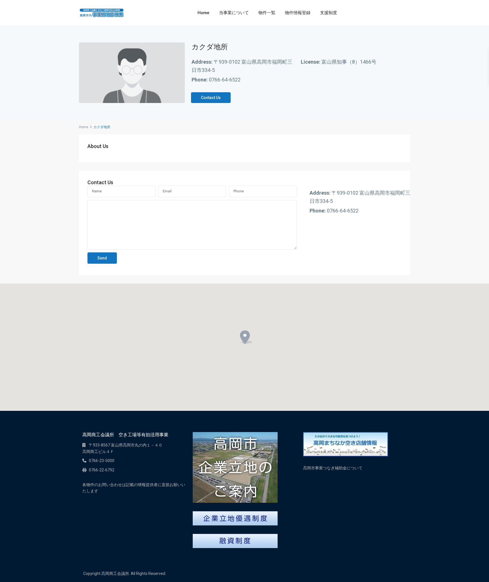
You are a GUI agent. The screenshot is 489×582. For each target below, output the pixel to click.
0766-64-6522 (225, 80)
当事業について (234, 12)
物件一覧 (266, 12)
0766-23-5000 (101, 460)
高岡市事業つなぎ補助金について (333, 468)
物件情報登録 (297, 12)
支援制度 (328, 12)
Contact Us (211, 97)
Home (203, 12)
